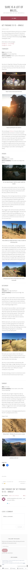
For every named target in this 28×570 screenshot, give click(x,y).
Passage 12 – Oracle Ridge (8, 43)
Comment (19, 527)
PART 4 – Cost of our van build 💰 (7, 482)
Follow (4, 550)
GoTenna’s (11, 131)
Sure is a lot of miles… (14, 8)
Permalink (4, 476)
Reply (24, 495)
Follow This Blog (14, 538)
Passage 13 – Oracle (6, 45)
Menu (15, 18)
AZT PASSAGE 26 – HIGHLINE (22, 482)
